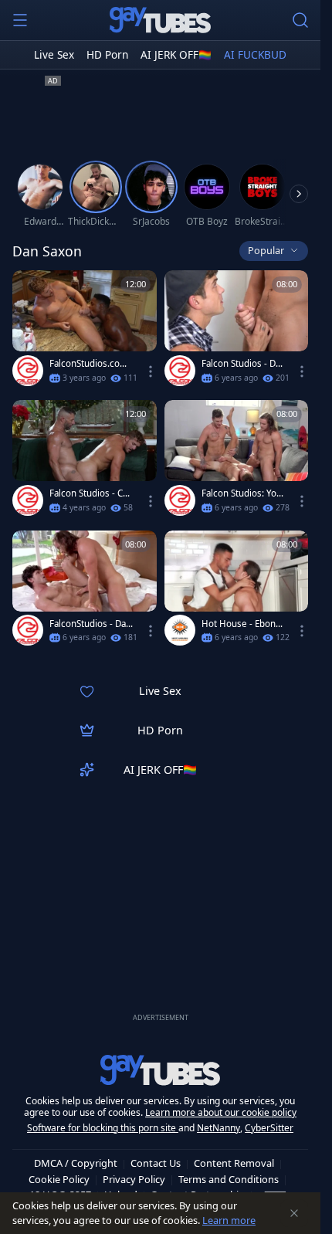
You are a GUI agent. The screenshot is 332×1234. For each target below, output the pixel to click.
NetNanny (218, 1127)
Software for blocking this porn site (102, 1127)
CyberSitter (269, 1127)
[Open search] (300, 20)
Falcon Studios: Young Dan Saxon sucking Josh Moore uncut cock (242, 493)
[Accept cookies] (294, 1213)
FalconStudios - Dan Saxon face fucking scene (90, 624)
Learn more (229, 1220)
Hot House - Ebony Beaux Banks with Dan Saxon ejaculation (242, 624)
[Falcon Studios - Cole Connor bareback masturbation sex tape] (84, 461)
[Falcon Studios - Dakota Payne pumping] (236, 331)
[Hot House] (179, 630)
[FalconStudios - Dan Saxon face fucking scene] (84, 592)
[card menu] (150, 371)
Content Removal (234, 1163)
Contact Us (155, 1163)
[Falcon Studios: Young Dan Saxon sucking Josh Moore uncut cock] (236, 461)
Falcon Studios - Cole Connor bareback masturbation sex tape (91, 493)
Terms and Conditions (228, 1179)
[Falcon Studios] (27, 370)
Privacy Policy (134, 1179)
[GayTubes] (161, 20)
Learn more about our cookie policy (220, 1112)
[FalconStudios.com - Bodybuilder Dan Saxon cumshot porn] (84, 331)
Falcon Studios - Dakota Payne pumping (243, 363)
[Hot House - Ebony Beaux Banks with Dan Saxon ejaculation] (236, 592)
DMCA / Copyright (75, 1163)
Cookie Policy (59, 1179)
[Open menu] (20, 20)
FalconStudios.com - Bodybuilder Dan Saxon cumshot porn (90, 363)
